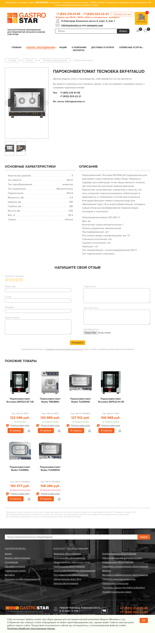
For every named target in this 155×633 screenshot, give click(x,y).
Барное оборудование (66, 583)
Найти (144, 537)
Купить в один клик (20, 425)
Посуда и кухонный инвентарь (118, 579)
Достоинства (90, 307)
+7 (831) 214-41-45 (68, 14)
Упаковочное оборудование (118, 562)
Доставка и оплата (102, 47)
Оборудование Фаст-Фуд (67, 579)
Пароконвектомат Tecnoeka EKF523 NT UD (20, 400)
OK (143, 620)
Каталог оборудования (40, 47)
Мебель (106, 570)
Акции (63, 47)
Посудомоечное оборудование (71, 574)
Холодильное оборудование (69, 557)
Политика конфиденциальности (22, 579)
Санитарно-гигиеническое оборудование (125, 566)
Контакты (78, 50)
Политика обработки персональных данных (31, 628)
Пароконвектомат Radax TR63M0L (50, 400)
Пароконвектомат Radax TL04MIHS (50, 469)
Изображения (91, 329)
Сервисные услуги (130, 47)
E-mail (8, 296)
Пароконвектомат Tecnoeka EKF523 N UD (111, 400)
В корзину (15, 430)
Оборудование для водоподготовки (122, 557)
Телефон (10, 307)
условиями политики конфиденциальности (64, 349)
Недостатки (90, 286)
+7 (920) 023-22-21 (96, 14)
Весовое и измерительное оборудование (125, 574)
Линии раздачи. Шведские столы (72, 562)
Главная (16, 47)
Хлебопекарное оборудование (119, 553)
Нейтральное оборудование (69, 566)
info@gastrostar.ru (71, 25)
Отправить (78, 342)
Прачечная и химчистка (115, 583)
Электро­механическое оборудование (74, 570)
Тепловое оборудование (67, 553)
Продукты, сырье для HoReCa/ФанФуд (123, 587)
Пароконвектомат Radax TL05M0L (20, 469)
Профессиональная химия (116, 591)
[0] (138, 30)
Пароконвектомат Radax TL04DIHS (80, 400)
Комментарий (12, 317)
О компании (79, 47)
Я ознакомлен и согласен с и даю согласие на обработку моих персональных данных (77, 349)
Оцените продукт (14, 276)
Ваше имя (10, 286)
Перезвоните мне (122, 14)
